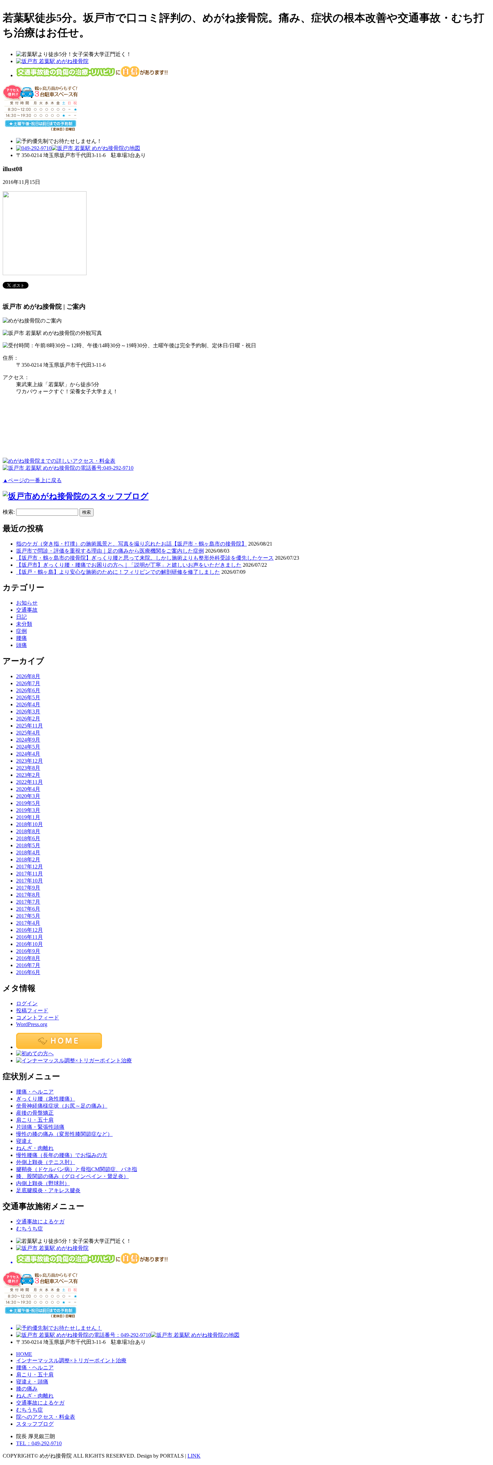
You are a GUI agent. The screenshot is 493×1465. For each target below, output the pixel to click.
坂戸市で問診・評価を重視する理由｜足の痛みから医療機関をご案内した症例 (110, 551)
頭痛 (21, 645)
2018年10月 (29, 824)
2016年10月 (29, 944)
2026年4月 (28, 704)
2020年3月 (28, 796)
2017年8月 (28, 895)
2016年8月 (28, 958)
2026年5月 (28, 697)
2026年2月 (28, 718)
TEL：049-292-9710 (39, 1443)
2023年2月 (28, 775)
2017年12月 (29, 866)
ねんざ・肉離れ (35, 1148)
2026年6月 (28, 690)
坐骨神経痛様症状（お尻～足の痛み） (61, 1106)
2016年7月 (28, 965)
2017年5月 (28, 916)
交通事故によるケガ (40, 1221)
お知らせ (27, 603)
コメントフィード (37, 1017)
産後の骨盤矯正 (35, 1113)
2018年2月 (28, 859)
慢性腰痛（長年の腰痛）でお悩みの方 (61, 1155)
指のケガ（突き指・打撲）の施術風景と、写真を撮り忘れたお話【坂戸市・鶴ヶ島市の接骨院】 (131, 544)
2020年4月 (28, 789)
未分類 (24, 624)
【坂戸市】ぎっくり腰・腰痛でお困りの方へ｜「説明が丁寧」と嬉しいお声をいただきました (128, 565)
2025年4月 (28, 733)
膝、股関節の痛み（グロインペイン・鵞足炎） (72, 1176)
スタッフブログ (35, 1424)
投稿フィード (32, 1010)
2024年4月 (28, 754)
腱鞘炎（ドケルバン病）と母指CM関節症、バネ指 (76, 1169)
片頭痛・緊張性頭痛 (40, 1127)
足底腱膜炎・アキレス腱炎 (48, 1190)
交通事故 (27, 610)
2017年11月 (29, 873)
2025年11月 (29, 725)
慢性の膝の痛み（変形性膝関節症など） (64, 1134)
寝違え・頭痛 (32, 1381)
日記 (21, 617)
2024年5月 (28, 747)
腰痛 (21, 638)
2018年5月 (28, 845)
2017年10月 (29, 880)
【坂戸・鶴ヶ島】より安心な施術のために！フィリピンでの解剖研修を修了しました (118, 572)
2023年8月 (28, 768)
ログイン (27, 1003)
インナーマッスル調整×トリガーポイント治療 (71, 1360)
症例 (21, 631)
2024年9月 (28, 740)
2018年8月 (28, 831)
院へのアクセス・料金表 (45, 1417)
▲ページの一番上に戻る (32, 480)
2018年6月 (28, 838)
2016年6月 (28, 972)
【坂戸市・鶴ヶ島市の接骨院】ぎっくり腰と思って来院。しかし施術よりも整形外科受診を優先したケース (145, 558)
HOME (24, 1354)
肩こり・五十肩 (35, 1120)
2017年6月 (28, 909)
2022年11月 (29, 782)
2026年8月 (28, 676)
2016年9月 (28, 951)
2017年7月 (28, 902)
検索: (9, 512)
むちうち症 (29, 1228)
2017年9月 (28, 888)
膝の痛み (27, 1389)
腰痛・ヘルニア (35, 1092)
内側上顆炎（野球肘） (43, 1183)
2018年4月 (28, 852)
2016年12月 (29, 930)
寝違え (24, 1141)
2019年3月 (28, 810)
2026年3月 (28, 711)
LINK (194, 1456)
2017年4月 (28, 923)
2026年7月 (28, 683)
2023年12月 (29, 761)
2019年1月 (28, 817)
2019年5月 (28, 803)
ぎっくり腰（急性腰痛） (45, 1099)
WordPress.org (31, 1024)
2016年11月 (29, 937)
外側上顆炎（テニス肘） (45, 1162)
